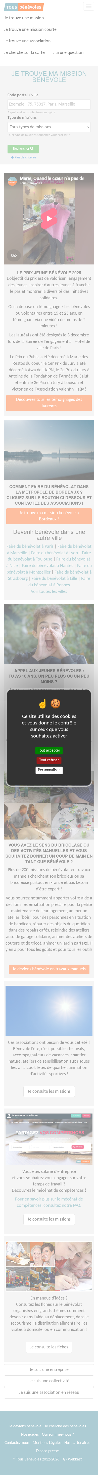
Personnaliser (49, 770)
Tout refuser (49, 760)
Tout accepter (49, 751)
